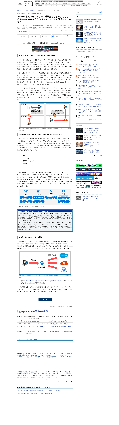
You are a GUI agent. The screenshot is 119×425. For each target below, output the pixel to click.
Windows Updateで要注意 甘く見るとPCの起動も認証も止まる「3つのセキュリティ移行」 (90, 99)
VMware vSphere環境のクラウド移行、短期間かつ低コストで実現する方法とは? (92, 34)
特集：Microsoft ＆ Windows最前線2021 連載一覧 (32, 311)
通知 (36, 36)
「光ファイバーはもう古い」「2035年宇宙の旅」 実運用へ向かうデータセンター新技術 (89, 93)
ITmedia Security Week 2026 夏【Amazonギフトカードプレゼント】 (90, 198)
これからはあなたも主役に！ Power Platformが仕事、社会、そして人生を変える (46, 321)
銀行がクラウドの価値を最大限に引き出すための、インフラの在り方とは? (92, 40)
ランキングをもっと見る (96, 119)
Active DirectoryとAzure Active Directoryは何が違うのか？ (44, 280)
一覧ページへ (98, 155)
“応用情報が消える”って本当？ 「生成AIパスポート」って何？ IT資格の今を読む (93, 144)
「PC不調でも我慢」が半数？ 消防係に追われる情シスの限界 (23, 373)
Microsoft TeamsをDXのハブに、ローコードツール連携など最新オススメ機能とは (46, 324)
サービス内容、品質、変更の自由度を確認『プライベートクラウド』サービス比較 (39, 391)
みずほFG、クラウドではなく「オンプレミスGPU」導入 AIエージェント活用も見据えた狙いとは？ (89, 111)
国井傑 (62, 31)
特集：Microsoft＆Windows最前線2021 (40, 51)
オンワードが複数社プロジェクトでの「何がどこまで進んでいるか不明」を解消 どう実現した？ (89, 70)
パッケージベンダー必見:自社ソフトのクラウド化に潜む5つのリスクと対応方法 (92, 27)
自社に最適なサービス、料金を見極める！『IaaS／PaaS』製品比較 (35, 393)
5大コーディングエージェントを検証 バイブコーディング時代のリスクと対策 (92, 137)
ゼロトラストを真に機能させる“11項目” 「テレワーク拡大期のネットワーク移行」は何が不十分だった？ (66, 357)
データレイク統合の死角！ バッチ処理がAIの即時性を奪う (51, 373)
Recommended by (62, 381)
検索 (100, 12)
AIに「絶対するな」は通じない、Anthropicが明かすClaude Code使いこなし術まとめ (92, 130)
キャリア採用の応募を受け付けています (86, 51)
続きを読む (45, 299)
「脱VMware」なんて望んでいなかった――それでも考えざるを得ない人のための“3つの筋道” (90, 86)
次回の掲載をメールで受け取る (26, 313)
